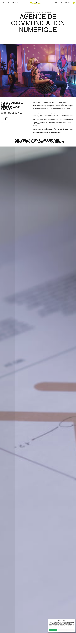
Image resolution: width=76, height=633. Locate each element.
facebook (3, 2)
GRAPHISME (35, 42)
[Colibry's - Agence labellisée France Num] (4, 119)
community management (60, 42)
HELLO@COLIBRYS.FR (67, 2)
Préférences (70, 630)
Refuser (62, 630)
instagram (15, 2)
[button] (73, 620)
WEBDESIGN (42, 42)
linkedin (9, 2)
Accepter (53, 630)
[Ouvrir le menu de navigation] (74, 3)
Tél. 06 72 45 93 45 (57, 2)
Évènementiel (71, 42)
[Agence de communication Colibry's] (35, 2)
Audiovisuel (49, 42)
